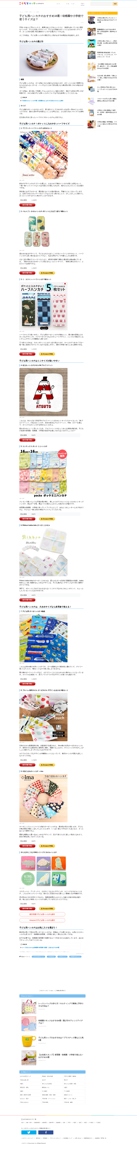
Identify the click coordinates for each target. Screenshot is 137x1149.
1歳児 (65, 1087)
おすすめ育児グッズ (38, 956)
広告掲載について (67, 1138)
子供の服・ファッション (48, 1098)
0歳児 (21, 1083)
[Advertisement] (34, 972)
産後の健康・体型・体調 (48, 1095)
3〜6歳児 (44, 1091)
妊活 (58, 3)
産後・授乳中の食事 (25, 1095)
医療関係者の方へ (88, 1138)
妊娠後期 (58, 1122)
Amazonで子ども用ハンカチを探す (42, 920)
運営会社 (38, 1138)
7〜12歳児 (67, 1091)
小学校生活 (51, 956)
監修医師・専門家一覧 (100, 1138)
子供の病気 (45, 1102)
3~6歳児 (91, 1122)
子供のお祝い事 (24, 1080)
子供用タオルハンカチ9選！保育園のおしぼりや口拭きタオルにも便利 (42, 100)
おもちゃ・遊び (24, 1098)
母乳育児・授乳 (24, 1087)
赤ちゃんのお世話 (47, 1083)
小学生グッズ (62, 956)
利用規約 (45, 1138)
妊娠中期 (51, 1122)
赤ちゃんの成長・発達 (70, 1083)
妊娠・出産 (70, 3)
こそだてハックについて (27, 1138)
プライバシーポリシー (55, 1138)
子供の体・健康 (68, 1102)
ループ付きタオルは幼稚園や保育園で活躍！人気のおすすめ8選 (40, 947)
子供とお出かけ (24, 1102)
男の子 (66, 1080)
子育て (82, 3)
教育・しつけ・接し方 (70, 1098)
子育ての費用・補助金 (70, 1076)
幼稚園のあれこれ (75, 956)
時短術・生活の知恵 (47, 1076)
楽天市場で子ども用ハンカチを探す (42, 914)
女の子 (44, 1080)
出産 (64, 1122)
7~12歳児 (98, 1122)
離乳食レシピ (45, 1087)
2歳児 (21, 1091)
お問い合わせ (78, 1138)
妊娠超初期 (37, 1122)
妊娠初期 (44, 1122)
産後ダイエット (68, 1095)
